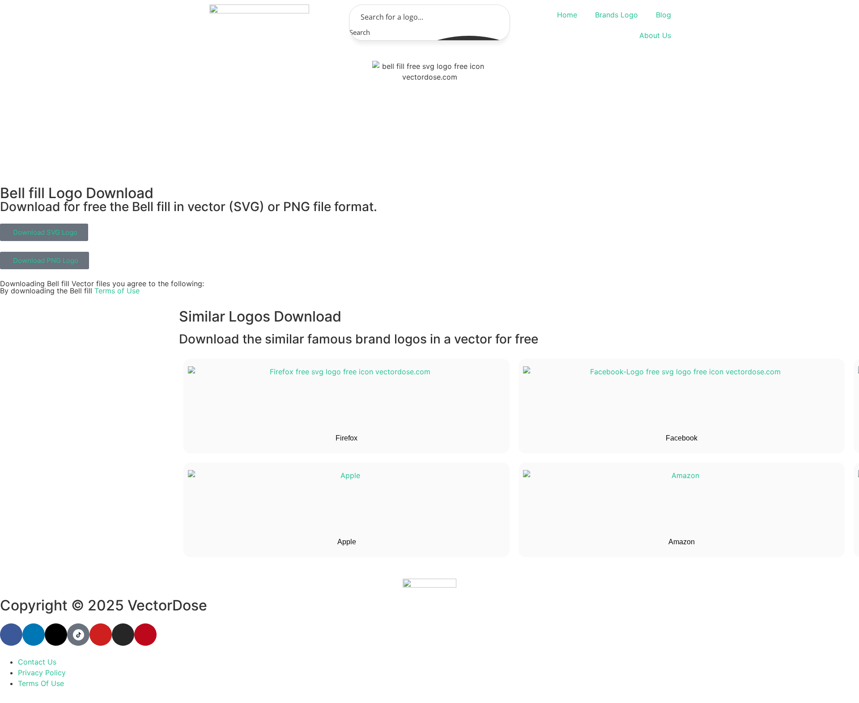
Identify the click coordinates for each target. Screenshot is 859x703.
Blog (663, 14)
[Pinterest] (145, 634)
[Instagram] (123, 634)
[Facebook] (11, 634)
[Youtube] (100, 634)
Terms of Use (117, 290)
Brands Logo (616, 14)
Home (567, 14)
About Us (655, 35)
